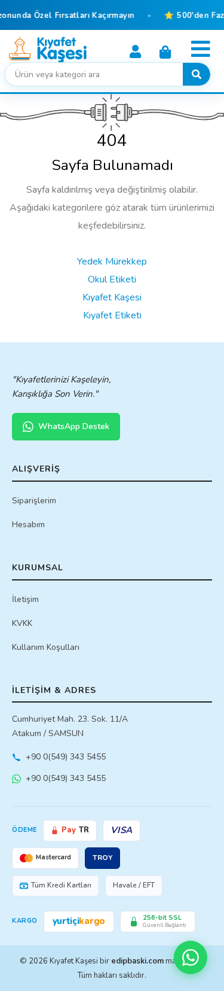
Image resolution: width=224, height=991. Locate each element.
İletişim (25, 599)
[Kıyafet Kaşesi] (48, 49)
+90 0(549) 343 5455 (66, 756)
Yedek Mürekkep (112, 261)
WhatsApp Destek (73, 426)
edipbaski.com (137, 961)
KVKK (22, 623)
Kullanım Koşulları (45, 647)
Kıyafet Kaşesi (112, 297)
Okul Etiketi (112, 279)
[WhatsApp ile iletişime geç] (190, 957)
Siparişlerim (34, 500)
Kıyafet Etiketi (112, 315)
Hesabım (28, 524)
